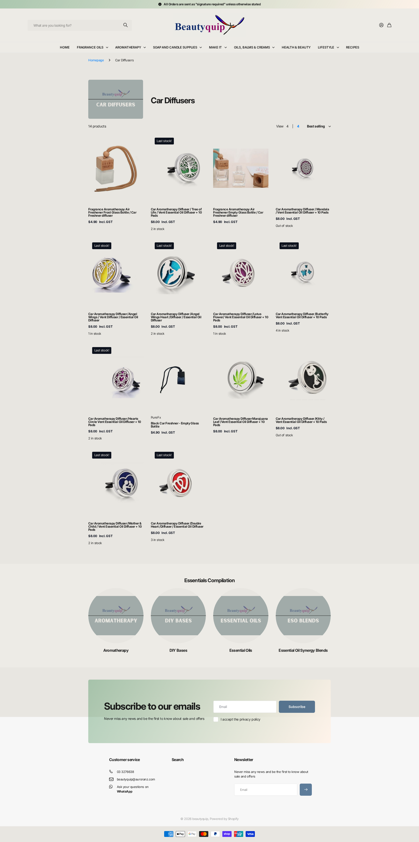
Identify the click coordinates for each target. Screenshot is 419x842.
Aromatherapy (128, 47)
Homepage (96, 60)
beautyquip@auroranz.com (136, 779)
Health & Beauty (296, 47)
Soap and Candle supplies (175, 47)
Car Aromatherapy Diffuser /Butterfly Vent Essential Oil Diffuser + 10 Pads (302, 315)
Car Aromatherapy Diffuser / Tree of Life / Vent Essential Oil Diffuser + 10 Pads (176, 212)
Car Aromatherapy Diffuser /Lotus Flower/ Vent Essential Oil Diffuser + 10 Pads (240, 317)
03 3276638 (125, 772)
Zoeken (126, 25)
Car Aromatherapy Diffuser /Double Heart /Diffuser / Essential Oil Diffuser (177, 524)
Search (178, 759)
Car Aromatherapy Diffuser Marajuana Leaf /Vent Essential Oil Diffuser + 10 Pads (240, 422)
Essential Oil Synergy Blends (303, 650)
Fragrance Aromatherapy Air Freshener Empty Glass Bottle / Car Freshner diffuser (238, 212)
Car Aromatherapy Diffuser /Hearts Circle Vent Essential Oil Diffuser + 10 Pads (114, 422)
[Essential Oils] (240, 615)
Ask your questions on (133, 789)
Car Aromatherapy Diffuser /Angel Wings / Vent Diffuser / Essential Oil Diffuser (113, 317)
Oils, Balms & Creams (252, 47)
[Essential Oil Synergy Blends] (303, 615)
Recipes (352, 47)
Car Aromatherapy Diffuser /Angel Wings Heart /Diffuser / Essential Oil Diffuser (176, 317)
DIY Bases (178, 650)
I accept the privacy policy (240, 719)
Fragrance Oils (90, 47)
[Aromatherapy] (116, 615)
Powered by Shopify (224, 819)
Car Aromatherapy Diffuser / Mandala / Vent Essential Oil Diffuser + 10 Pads (302, 210)
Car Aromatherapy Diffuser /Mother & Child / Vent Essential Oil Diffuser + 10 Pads (115, 526)
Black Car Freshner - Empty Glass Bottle (175, 424)
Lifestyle (326, 47)
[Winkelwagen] (389, 25)
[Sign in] (381, 25)
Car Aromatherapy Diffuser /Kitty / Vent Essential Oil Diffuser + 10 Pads (301, 420)
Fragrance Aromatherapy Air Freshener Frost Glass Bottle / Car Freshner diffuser (112, 212)
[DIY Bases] (178, 615)
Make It (215, 47)
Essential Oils (240, 650)
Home (64, 47)
